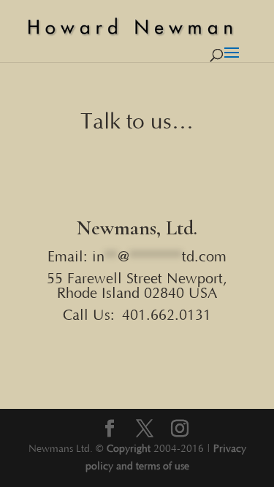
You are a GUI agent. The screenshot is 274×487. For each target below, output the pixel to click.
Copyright (129, 449)
